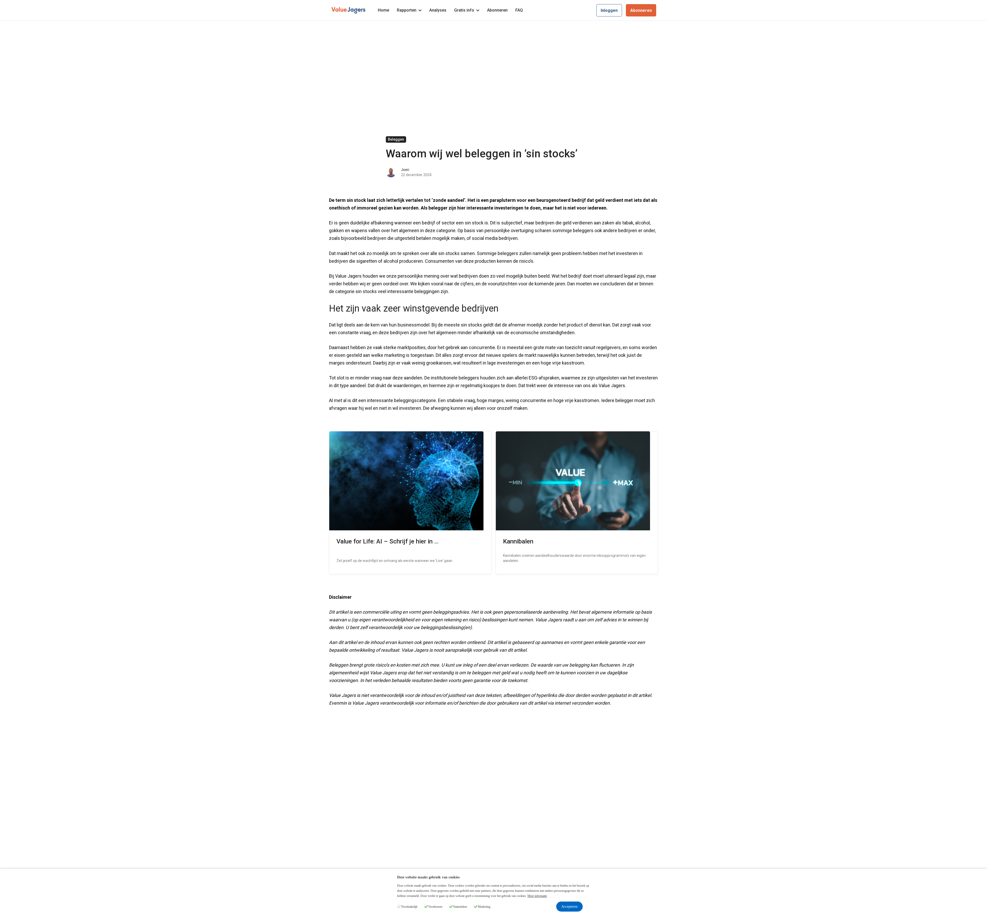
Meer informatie (537, 896)
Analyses (437, 10)
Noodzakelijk (409, 906)
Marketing (484, 906)
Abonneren (497, 10)
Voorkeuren (435, 906)
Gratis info (464, 10)
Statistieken (460, 906)
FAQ (519, 10)
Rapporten (406, 10)
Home (383, 10)
